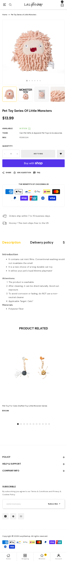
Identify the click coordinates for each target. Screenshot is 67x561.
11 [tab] (49, 424)
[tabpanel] (33, 52)
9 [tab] (43, 424)
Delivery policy (41, 242)
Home (4, 15)
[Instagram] (5, 516)
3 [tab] (32, 80)
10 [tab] (46, 424)
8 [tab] (40, 424)
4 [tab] (34, 80)
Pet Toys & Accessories (52, 133)
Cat (21, 133)
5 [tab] (37, 80)
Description (11, 242)
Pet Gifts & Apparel (32, 133)
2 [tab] (29, 80)
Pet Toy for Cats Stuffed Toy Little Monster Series (24, 406)
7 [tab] (36, 424)
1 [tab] (27, 80)
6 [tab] (40, 80)
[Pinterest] (13, 516)
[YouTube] (21, 516)
